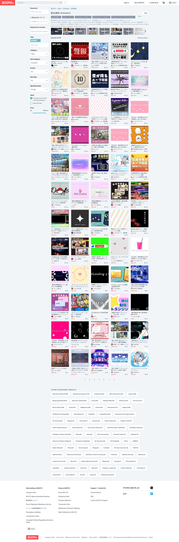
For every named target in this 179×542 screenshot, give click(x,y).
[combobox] (39, 2)
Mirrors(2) (73, 461)
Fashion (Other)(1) (126, 468)
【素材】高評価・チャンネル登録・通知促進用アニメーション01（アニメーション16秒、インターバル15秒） (99, 258)
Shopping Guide (63, 496)
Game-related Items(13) (60, 427)
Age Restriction (35, 86)
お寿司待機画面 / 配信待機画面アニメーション (119, 202)
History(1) (93, 474)
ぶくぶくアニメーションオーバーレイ (139, 369)
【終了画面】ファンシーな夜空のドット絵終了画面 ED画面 (119, 369)
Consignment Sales (32, 516)
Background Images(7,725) (81, 394)
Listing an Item (31, 492)
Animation (66, 8)
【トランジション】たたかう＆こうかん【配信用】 (59, 202)
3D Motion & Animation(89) (61, 414)
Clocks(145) (99, 407)
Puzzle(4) (106, 448)
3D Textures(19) (57, 421)
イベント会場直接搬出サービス (36, 508)
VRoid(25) (91, 414)
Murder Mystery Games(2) (89, 461)
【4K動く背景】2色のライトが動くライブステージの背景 (80, 369)
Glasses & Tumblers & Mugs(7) (62, 441)
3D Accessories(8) (103, 434)
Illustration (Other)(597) (79, 400)
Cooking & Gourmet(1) (107, 474)
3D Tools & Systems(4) (121, 448)
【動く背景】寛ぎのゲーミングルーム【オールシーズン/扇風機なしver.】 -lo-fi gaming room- (60, 146)
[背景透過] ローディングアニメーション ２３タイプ (79, 341)
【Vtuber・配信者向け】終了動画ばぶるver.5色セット (59, 341)
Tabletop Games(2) (128, 454)
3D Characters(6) (100, 441)
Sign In (126, 2)
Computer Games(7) (119, 434)
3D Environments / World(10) (116, 427)
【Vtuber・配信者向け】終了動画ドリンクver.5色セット (139, 258)
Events (32, 68)
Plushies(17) (71, 421)
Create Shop (154, 2)
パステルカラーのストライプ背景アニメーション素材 (99, 118)
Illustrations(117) (113, 407)
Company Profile (50, 537)
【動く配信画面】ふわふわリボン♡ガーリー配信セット (99, 341)
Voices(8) (89, 434)
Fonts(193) (72, 407)
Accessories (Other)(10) (95, 427)
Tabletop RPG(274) (108, 400)
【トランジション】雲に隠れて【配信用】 (139, 62)
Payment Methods (64, 500)
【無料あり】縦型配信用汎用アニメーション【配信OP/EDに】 (60, 90)
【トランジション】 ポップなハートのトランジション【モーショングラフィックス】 (79, 285)
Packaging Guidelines (33, 512)
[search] (60, 2)
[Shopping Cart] (163, 2)
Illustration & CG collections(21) (124, 414)
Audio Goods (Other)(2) (74, 454)
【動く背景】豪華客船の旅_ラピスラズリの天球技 (139, 285)
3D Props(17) (83, 421)
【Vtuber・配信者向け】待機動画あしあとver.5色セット (119, 146)
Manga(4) (96, 448)
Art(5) (126, 441)
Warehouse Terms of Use (72, 537)
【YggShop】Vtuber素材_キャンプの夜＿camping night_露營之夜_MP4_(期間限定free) (60, 258)
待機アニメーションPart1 (59, 368)
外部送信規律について (105, 537)
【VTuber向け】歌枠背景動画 (99, 313)
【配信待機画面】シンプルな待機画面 (99, 202)
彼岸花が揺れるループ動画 (139, 229)
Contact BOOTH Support (99, 500)
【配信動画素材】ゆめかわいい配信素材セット (139, 90)
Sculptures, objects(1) (109, 468)
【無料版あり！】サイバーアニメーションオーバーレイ (139, 341)
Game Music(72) (79, 414)
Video (59, 8)
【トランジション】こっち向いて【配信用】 (79, 313)
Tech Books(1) (141, 468)
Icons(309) (94, 400)
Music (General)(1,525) (116, 394)
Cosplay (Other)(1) (70, 468)
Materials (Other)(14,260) (60, 394)
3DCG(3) (135, 448)
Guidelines (84, 537)
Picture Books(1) (131, 461)
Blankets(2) (141, 454)
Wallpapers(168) (85, 407)
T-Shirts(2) (113, 454)
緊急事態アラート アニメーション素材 (79, 62)
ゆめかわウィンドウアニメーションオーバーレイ (119, 174)
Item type (33, 77)
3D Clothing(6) (114, 441)
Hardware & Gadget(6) (83, 441)
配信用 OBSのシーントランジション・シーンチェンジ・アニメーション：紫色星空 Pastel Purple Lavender (119, 90)
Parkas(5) (71, 448)
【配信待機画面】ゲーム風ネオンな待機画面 (59, 285)
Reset (139, 16)
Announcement (96, 492)
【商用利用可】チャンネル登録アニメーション (119, 62)
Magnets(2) (105, 461)
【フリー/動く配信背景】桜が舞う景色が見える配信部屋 (59, 118)
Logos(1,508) (132, 394)
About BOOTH (139, 2)
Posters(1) (83, 468)
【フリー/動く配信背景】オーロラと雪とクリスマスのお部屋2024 (59, 174)
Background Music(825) (60, 400)
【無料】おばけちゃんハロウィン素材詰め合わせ (139, 146)
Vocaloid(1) (56, 468)
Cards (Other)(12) (77, 427)
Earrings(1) (117, 461)
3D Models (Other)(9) (136, 427)
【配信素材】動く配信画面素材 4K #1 (139, 313)
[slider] (31, 113)
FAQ (92, 496)
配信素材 (74, 8)
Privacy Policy (93, 537)
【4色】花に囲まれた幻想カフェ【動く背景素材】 (99, 146)
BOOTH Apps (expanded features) (38, 496)
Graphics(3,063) (99, 394)
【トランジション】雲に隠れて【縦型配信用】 (99, 230)
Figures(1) (94, 468)
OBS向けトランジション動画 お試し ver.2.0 (59, 62)
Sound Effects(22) (105, 414)
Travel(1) (82, 474)
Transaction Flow (64, 504)
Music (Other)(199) (58, 407)
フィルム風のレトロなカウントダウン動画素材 (79, 90)
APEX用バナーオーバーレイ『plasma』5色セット (139, 202)
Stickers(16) (96, 421)
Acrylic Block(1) (70, 474)
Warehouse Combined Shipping (69, 508)
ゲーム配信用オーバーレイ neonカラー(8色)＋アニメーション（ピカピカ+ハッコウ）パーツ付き (60, 230)
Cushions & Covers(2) (59, 461)
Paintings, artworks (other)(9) (62, 434)
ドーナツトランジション (78, 257)
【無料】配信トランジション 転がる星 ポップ (119, 313)
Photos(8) (79, 434)
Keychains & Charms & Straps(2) (96, 454)
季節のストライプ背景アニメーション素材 (119, 230)
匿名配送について (32, 500)
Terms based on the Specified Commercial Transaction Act (130, 537)
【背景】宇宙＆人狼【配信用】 (99, 174)
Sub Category (35, 59)
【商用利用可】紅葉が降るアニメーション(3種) (139, 174)
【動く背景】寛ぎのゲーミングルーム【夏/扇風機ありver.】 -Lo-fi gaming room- (119, 341)
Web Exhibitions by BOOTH (67, 512)
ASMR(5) (135, 441)
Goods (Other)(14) (110, 421)
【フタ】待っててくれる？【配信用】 (79, 146)
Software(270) (123, 400)
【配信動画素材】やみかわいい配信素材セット (79, 174)
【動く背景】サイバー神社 (99, 368)
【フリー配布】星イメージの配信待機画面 (79, 230)
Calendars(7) (135, 434)
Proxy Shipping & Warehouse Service (38, 504)
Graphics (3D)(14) (126, 421)
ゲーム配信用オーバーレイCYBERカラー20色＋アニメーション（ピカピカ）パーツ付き (119, 118)
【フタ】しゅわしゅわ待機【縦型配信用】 (119, 285)
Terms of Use (60, 537)
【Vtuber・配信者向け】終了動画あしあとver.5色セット (139, 118)
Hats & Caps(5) (83, 448)
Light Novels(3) (57, 454)
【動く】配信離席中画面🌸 (79, 117)
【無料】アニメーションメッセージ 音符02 (99, 285)
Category (33, 50)
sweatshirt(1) (57, 474)
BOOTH (53, 8)
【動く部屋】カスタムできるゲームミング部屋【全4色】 (99, 62)
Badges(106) (127, 407)
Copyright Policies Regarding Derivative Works (39, 521)
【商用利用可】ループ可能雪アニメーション (99, 90)
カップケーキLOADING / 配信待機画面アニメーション (59, 313)
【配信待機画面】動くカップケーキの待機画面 (79, 202)
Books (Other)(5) (58, 448)
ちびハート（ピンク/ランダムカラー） (119, 257)
